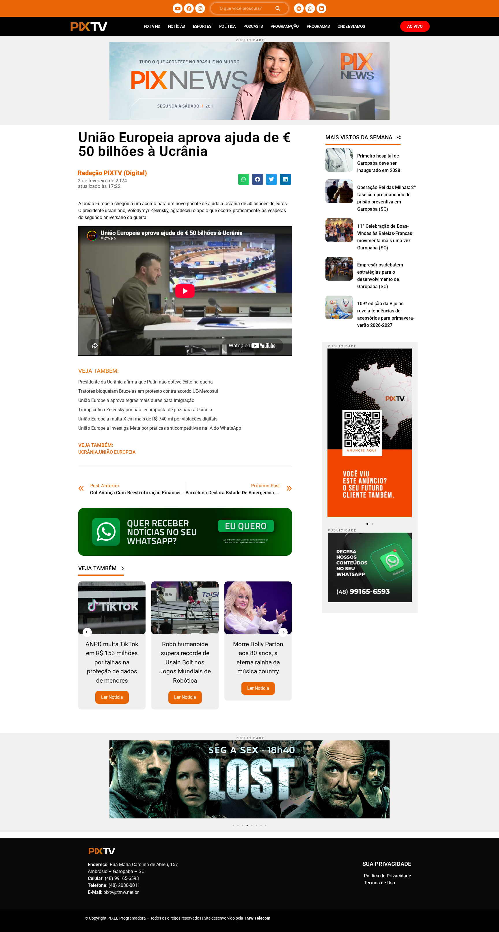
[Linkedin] (321, 8)
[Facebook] (189, 8)
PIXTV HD (152, 26)
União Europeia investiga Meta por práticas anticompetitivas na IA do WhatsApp (159, 428)
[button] (243, 179)
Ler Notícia (112, 697)
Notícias (176, 26)
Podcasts (252, 26)
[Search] (277, 8)
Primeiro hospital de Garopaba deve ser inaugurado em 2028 (378, 163)
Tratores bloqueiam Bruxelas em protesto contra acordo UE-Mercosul (148, 391)
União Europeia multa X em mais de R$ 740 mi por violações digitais (147, 419)
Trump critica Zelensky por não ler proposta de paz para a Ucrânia (145, 409)
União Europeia (117, 452)
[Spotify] (299, 8)
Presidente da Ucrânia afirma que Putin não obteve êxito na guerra (145, 382)
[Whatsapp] (310, 8)
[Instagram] (200, 8)
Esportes (202, 26)
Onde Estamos (351, 26)
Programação (285, 26)
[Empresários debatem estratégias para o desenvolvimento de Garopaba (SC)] (339, 269)
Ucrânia (88, 452)
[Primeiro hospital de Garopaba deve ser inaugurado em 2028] (339, 160)
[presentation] (87, 632)
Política (227, 26)
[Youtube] (178, 8)
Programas (318, 26)
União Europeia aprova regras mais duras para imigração (136, 400)
